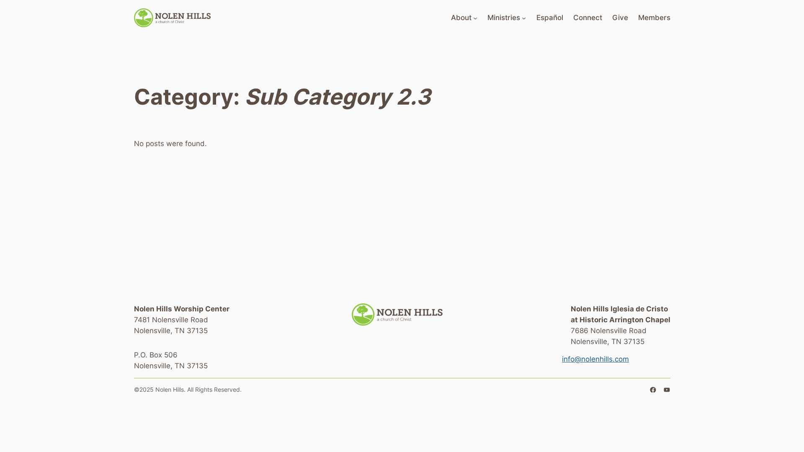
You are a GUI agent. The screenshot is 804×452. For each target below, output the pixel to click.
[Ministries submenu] (524, 17)
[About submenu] (475, 17)
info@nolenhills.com (595, 359)
